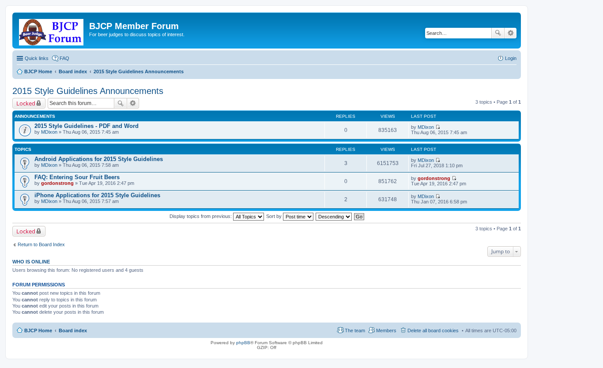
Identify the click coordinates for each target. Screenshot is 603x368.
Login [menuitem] (510, 58)
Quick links (37, 58)
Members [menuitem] (386, 330)
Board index (73, 330)
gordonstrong (57, 183)
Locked (25, 103)
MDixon (49, 132)
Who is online (31, 261)
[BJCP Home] (52, 30)
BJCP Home (38, 330)
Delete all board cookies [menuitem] (433, 330)
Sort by (274, 216)
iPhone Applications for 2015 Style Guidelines (97, 195)
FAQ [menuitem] (64, 58)
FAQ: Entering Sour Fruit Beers (77, 177)
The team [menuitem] (355, 330)
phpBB (243, 342)
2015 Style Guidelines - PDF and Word (86, 126)
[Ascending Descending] (334, 216)
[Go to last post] (437, 127)
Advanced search (510, 33)
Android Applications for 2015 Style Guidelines (98, 159)
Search (498, 33)
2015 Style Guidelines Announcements (87, 91)
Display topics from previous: (201, 216)
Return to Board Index (41, 244)
